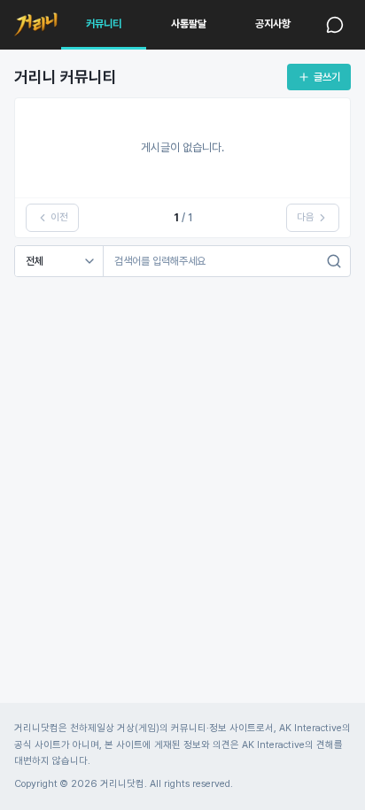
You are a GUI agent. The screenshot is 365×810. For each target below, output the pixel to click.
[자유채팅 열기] (335, 25)
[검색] (334, 261)
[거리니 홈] (36, 24)
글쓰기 (327, 77)
